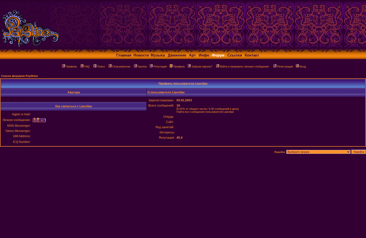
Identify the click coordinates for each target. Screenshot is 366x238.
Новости (141, 55)
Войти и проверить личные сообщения (244, 66)
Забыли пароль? (201, 66)
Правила (71, 66)
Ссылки (234, 55)
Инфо (204, 55)
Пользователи (121, 66)
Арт (192, 55)
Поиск (101, 66)
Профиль (179, 66)
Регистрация (285, 66)
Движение (177, 55)
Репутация (160, 66)
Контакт (252, 55)
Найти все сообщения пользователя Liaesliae (205, 111)
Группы (142, 66)
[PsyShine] (98, 48)
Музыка (158, 55)
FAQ (87, 66)
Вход (303, 66)
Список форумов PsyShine (19, 75)
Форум (218, 55)
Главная (123, 55)
